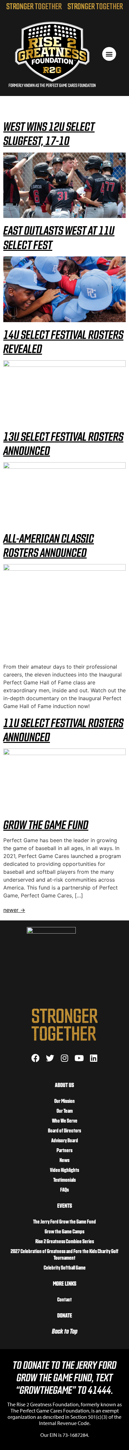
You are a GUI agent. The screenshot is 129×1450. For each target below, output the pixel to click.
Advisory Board (64, 1140)
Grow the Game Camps (64, 1231)
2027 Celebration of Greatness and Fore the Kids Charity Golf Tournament (64, 1254)
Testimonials (64, 1179)
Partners (64, 1150)
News (64, 1160)
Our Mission (64, 1101)
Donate (64, 1315)
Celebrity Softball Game (65, 1267)
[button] (109, 54)
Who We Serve (64, 1120)
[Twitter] (50, 1058)
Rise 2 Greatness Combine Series (64, 1241)
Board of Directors (64, 1130)
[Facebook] (35, 1058)
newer (14, 910)
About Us (64, 1084)
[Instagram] (64, 1058)
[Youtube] (79, 1058)
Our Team (65, 1110)
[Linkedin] (93, 1058)
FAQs (64, 1189)
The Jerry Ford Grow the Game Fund (64, 1221)
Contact (64, 1299)
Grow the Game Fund (45, 824)
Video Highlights (64, 1170)
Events (64, 1205)
